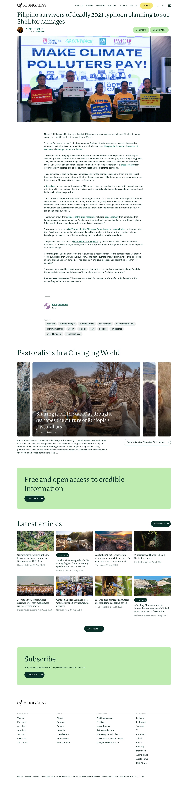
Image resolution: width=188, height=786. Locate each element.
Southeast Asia (73, 334)
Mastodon (141, 751)
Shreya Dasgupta (34, 28)
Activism (51, 324)
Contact (61, 722)
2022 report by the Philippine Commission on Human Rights (96, 229)
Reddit (139, 742)
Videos (89, 5)
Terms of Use (63, 742)
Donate (146, 5)
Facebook (141, 734)
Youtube (140, 726)
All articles (159, 523)
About (60, 718)
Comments (141, 30)
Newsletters (63, 734)
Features (79, 5)
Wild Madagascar (105, 718)
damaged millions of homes (69, 149)
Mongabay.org (103, 726)
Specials (112, 5)
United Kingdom (54, 334)
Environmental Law (125, 324)
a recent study (112, 217)
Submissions (63, 738)
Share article (159, 30)
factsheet (51, 186)
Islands (82, 329)
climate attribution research (81, 217)
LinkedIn (140, 718)
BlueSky (140, 746)
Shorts (133, 5)
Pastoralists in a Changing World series (145, 442)
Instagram (141, 722)
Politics (102, 329)
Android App (142, 755)
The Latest (22, 742)
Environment (105, 324)
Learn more (32, 498)
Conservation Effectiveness (110, 738)
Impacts (61, 730)
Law (92, 329)
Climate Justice (87, 324)
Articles (123, 5)
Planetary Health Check (108, 734)
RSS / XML (141, 763)
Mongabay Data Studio (108, 742)
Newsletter (32, 674)
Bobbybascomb (60, 304)
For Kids (100, 722)
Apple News (142, 759)
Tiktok (139, 738)
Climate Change (67, 324)
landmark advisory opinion (85, 241)
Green (71, 329)
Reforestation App (105, 730)
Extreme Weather (55, 329)
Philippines (40, 31)
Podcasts (100, 5)
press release (127, 165)
